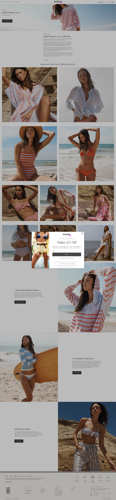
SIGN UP (67, 254)
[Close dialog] (82, 233)
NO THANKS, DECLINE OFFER (67, 258)
